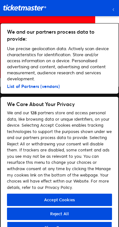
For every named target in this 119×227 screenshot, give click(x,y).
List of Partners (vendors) (33, 86)
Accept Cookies (59, 200)
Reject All (59, 214)
